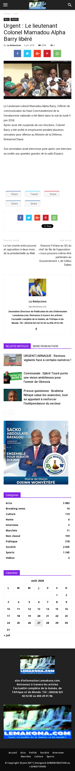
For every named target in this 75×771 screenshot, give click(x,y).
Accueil (13, 752)
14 (47, 609)
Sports (10, 552)
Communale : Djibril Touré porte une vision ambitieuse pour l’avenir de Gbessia (46, 377)
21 (47, 616)
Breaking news (15, 508)
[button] (70, 5)
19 (29, 616)
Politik (33, 752)
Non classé (13, 536)
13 (38, 609)
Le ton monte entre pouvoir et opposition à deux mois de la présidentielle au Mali (20, 249)
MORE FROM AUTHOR (45, 346)
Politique (11, 541)
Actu (15, 13)
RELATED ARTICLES (17, 346)
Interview (12, 525)
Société (14, 19)
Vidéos (10, 558)
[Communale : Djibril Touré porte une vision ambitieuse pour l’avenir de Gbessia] (13, 377)
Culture (10, 514)
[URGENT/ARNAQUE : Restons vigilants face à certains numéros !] (13, 360)
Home (7, 13)
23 (66, 616)
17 (8, 616)
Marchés (11, 530)
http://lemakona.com (37, 307)
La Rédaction (14, 45)
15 (56, 609)
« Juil (7, 635)
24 (8, 623)
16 (66, 609)
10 (8, 609)
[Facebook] (38, 329)
